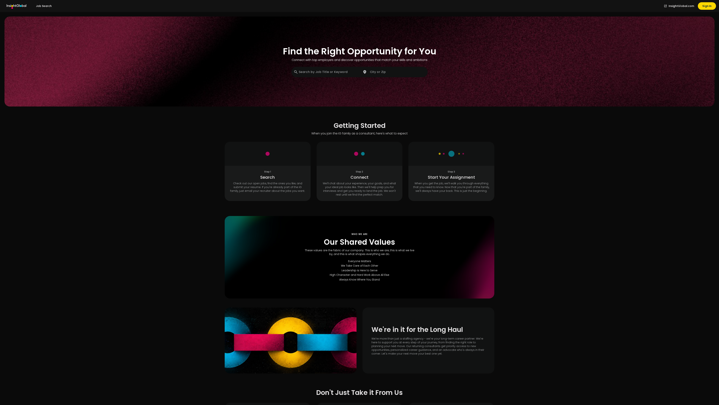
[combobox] (326, 72)
